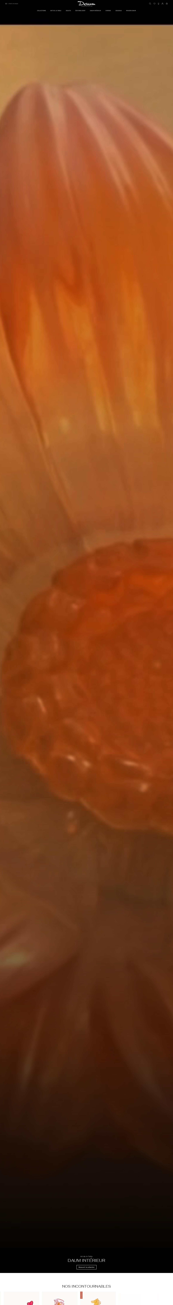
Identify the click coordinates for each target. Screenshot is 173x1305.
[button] (167, 3)
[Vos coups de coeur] (154, 3)
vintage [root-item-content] (108, 10)
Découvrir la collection (86, 1294)
